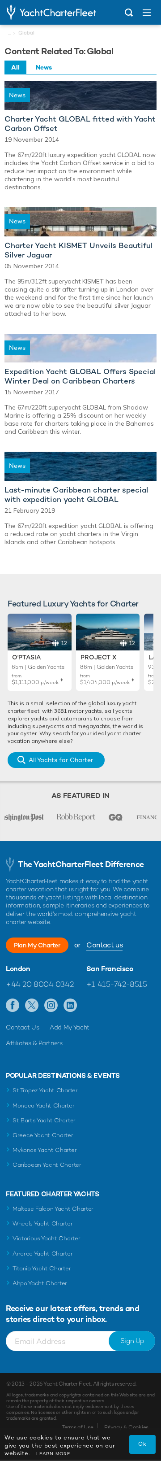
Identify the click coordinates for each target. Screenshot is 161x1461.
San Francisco (109, 968)
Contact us (104, 945)
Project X (98, 657)
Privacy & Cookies (126, 1427)
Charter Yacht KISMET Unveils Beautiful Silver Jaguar (78, 250)
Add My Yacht (69, 1027)
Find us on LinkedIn (70, 1006)
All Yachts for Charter (61, 760)
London (18, 968)
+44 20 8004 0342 (39, 984)
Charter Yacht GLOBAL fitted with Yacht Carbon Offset (80, 123)
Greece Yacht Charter (43, 1135)
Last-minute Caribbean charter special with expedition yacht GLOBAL (76, 494)
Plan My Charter (37, 945)
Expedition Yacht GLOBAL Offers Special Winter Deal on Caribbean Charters (80, 376)
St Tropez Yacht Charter (45, 1090)
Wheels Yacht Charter (43, 1223)
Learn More (53, 1454)
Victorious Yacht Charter (46, 1238)
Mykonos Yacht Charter (44, 1150)
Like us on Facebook (13, 1006)
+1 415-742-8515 (116, 984)
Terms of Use (77, 1427)
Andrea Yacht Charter (43, 1253)
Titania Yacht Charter (42, 1268)
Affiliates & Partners (34, 1043)
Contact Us (22, 1027)
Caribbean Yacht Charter (47, 1165)
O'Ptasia (26, 657)
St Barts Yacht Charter (44, 1120)
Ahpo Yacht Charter (40, 1283)
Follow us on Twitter (32, 1006)
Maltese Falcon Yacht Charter (53, 1208)
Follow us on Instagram (51, 1006)
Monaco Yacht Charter (44, 1105)
